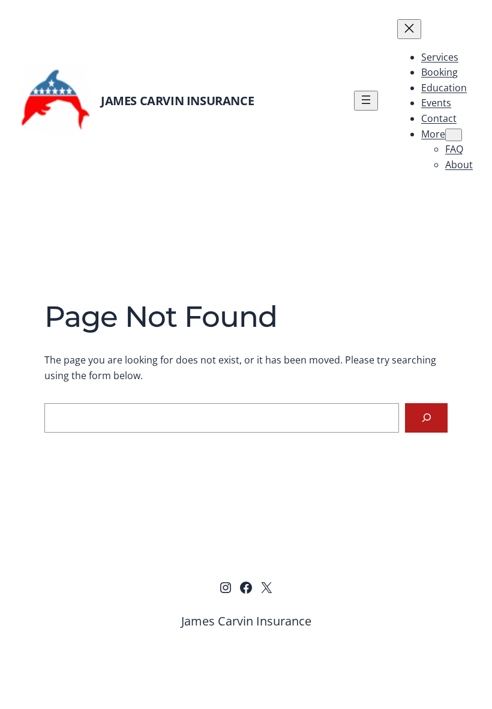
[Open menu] (366, 101)
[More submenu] (453, 135)
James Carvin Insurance (177, 101)
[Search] (426, 418)
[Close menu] (409, 29)
